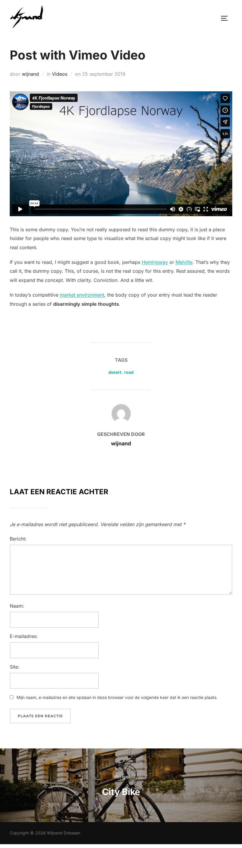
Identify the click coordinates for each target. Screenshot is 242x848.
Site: (14, 667)
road (129, 372)
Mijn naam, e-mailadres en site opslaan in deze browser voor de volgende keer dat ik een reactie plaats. (117, 697)
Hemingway (155, 262)
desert (114, 372)
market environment (82, 295)
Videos (59, 74)
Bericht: (18, 539)
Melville (184, 262)
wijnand (30, 74)
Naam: (17, 606)
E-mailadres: (24, 636)
